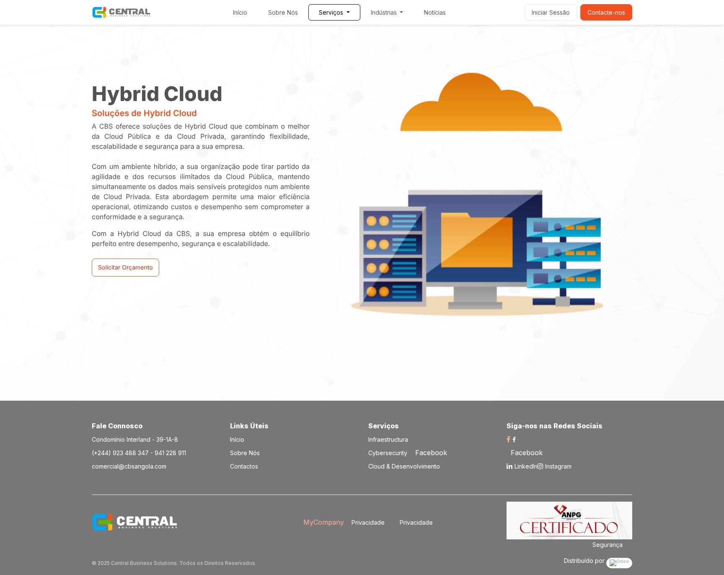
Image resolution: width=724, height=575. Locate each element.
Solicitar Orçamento (125, 267)
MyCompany (323, 522)
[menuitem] (240, 12)
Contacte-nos (606, 12)
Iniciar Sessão (551, 12)
